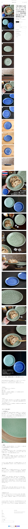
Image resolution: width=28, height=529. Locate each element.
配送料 (18, 19)
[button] (2, 2)
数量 (16, 23)
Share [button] (17, 36)
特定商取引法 (3, 516)
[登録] (13, 522)
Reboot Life (13, 527)
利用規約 (3, 513)
